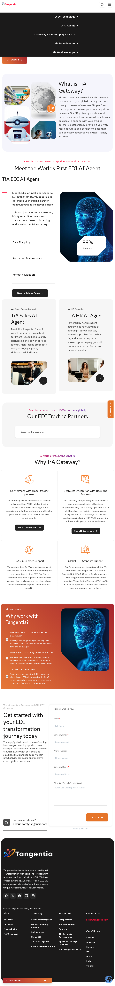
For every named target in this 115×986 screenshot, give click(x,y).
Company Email (60, 735)
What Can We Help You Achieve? (68, 783)
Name (56, 718)
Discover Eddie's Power (28, 293)
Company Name (60, 767)
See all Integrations (84, 531)
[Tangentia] (11, 4)
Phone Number (60, 751)
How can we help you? (64, 708)
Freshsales (84, 829)
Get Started (13, 60)
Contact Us (110, 409)
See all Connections (28, 527)
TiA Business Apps (64, 52)
